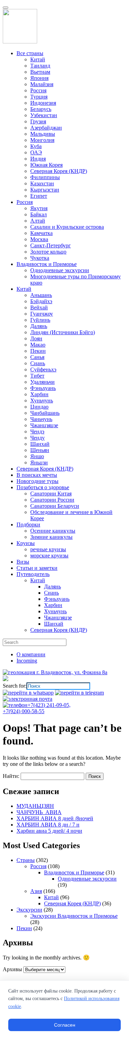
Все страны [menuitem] (30, 53)
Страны (26, 860)
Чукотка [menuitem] (39, 258)
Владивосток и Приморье (74, 872)
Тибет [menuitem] (37, 376)
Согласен (64, 1025)
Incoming (27, 661)
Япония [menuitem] (39, 78)
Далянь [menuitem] (38, 326)
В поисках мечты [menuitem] (37, 475)
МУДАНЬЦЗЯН (35, 806)
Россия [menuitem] (38, 90)
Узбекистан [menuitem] (43, 115)
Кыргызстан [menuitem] (44, 190)
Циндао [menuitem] (39, 407)
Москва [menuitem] (39, 239)
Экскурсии (29, 910)
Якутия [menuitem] (38, 208)
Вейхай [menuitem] (39, 307)
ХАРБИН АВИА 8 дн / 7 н (48, 825)
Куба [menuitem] (36, 146)
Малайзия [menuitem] (41, 84)
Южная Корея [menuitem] (46, 165)
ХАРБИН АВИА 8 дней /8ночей (55, 818)
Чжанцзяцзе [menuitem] (44, 425)
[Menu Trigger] (5, 8)
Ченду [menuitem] (37, 438)
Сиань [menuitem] (37, 363)
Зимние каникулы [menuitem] (51, 537)
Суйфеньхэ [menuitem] (43, 369)
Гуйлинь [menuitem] (40, 320)
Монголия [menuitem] (42, 140)
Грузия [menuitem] (38, 121)
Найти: (11, 776)
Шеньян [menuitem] (39, 450)
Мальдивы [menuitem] (42, 134)
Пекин (24, 928)
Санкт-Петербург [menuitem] (50, 245)
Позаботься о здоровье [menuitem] (43, 487)
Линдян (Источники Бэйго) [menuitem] (62, 332)
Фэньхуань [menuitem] (43, 388)
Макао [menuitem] (37, 345)
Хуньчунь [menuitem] (41, 400)
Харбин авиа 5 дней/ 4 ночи (49, 831)
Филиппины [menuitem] (45, 177)
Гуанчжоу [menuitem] (41, 314)
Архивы (12, 969)
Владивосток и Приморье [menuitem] (47, 264)
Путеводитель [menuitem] (33, 574)
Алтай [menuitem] (37, 221)
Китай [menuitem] (37, 59)
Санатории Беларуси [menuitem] (54, 506)
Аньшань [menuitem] (41, 295)
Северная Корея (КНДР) (72, 903)
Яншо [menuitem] (37, 456)
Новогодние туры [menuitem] (37, 481)
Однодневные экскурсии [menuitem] (59, 270)
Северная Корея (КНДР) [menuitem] (58, 171)
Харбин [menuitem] (39, 394)
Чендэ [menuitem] (37, 431)
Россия (38, 866)
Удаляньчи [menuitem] (42, 382)
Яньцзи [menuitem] (39, 462)
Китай (51, 897)
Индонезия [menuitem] (43, 103)
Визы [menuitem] (23, 562)
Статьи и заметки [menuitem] (37, 568)
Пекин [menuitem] (38, 351)
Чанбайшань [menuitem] (45, 413)
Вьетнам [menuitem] (40, 72)
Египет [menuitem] (38, 196)
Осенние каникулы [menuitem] (52, 531)
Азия (36, 891)
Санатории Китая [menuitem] (51, 493)
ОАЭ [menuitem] (36, 152)
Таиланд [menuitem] (40, 66)
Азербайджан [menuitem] (46, 128)
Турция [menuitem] (38, 97)
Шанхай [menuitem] (40, 444)
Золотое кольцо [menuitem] (48, 252)
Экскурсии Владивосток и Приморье (74, 916)
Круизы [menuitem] (26, 543)
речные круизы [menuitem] (48, 549)
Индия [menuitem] (38, 159)
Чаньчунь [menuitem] (41, 419)
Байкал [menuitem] (38, 214)
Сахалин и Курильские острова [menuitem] (67, 227)
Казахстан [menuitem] (42, 183)
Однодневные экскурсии (87, 879)
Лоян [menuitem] (36, 338)
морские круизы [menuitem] (49, 555)
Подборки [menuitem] (28, 524)
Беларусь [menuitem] (40, 109)
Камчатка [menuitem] (41, 233)
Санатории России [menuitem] (52, 500)
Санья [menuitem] (37, 357)
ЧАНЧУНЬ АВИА (39, 812)
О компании (31, 654)
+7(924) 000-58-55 (23, 711)
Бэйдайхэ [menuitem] (41, 301)
